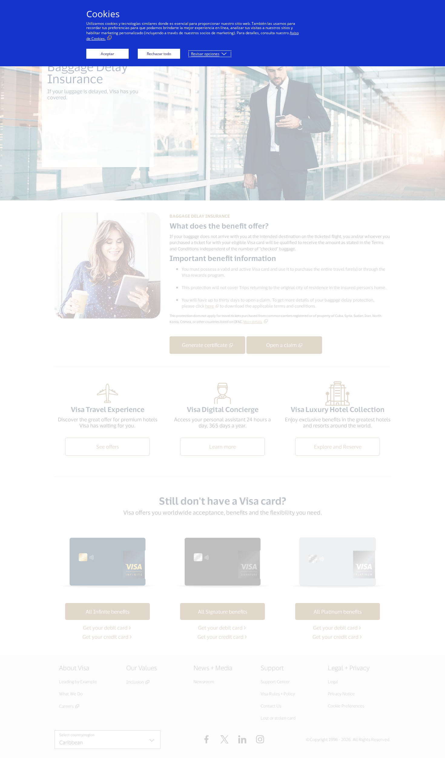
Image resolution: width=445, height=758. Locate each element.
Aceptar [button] (107, 53)
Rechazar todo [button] (159, 53)
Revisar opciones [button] (205, 53)
